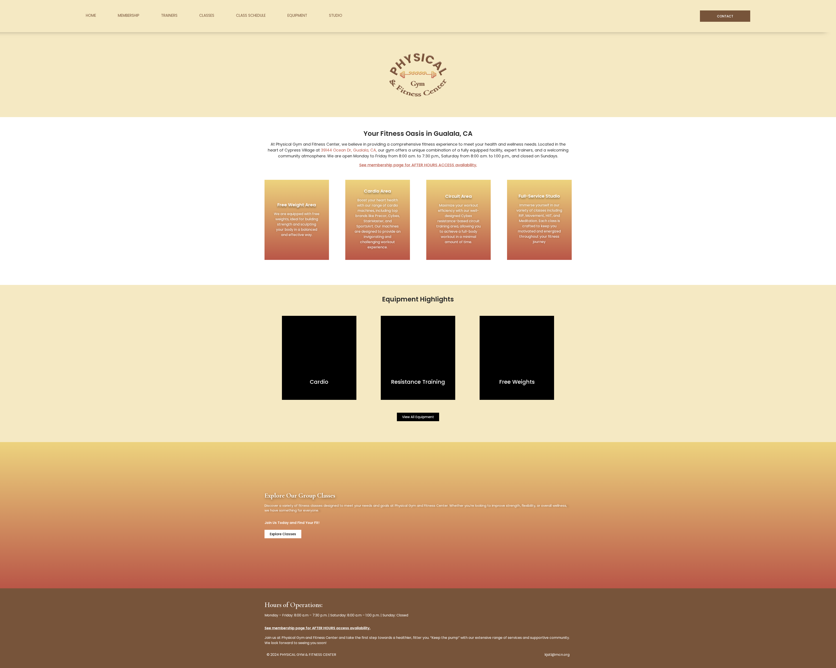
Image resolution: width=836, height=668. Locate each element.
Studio (335, 15)
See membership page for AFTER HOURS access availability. (318, 628)
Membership (128, 15)
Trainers (169, 15)
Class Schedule (251, 15)
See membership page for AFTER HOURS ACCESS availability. (418, 165)
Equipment (297, 15)
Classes (206, 15)
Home (91, 15)
